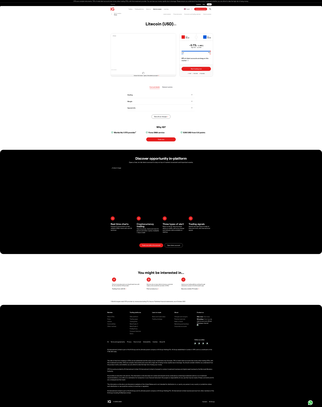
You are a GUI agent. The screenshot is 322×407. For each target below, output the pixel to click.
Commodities (111, 324)
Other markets (111, 326)
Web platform (134, 316)
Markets (109, 312)
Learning (166, 9)
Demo (131, 333)
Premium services (179, 319)
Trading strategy (157, 319)
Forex (109, 319)
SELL (187, 36)
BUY (208, 36)
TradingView (133, 321)
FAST (190, 73)
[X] (200, 344)
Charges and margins (180, 316)
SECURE (196, 73)
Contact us (200, 312)
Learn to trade (156, 312)
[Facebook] (196, 344)
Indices (109, 321)
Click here (207, 316)
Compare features (135, 331)
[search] (210, 9)
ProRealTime (133, 329)
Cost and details (155, 87)
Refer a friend (178, 321)
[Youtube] (204, 344)
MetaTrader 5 (134, 326)
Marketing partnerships (181, 324)
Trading (130, 9)
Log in (209, 4)
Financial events (177, 14)
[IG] (112, 9)
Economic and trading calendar (192, 14)
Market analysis (157, 9)
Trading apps (134, 319)
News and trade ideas (158, 316)
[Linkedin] (208, 344)
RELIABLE (202, 73)
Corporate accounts (180, 326)
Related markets (167, 87)
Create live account (201, 9)
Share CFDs (110, 316)
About (176, 312)
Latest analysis (167, 14)
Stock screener (207, 14)
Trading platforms (139, 9)
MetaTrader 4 (134, 324)
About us (148, 9)
